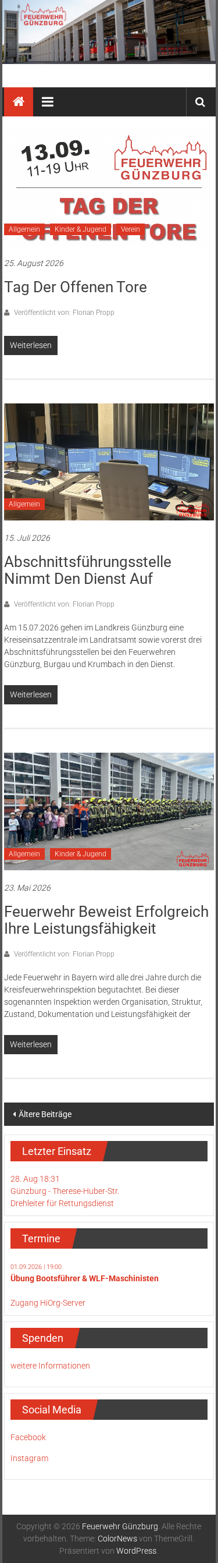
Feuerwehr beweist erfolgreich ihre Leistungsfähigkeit (106, 920)
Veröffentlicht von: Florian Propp (63, 313)
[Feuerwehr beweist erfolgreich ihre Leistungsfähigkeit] (108, 811)
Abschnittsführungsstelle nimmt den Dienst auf (87, 570)
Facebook (28, 1437)
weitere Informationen (50, 1365)
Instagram (29, 1458)
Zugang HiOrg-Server (47, 1302)
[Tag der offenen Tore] (108, 186)
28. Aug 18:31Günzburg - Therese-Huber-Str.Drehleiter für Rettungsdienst (64, 1191)
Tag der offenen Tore (75, 287)
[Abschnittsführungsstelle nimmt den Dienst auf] (108, 461)
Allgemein (24, 229)
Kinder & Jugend (80, 229)
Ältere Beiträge (45, 1114)
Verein (130, 229)
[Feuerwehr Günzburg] (109, 32)
